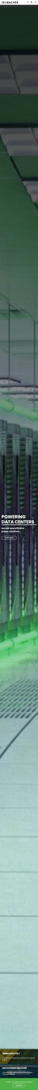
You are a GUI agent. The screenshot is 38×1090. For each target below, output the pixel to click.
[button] (27, 2)
